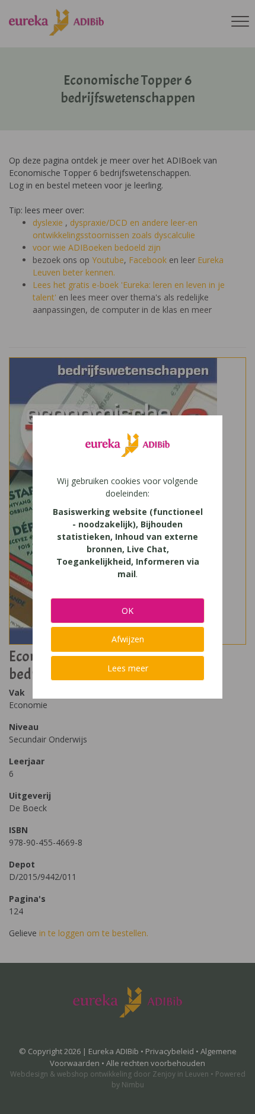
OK (127, 610)
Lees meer (127, 668)
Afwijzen (127, 639)
